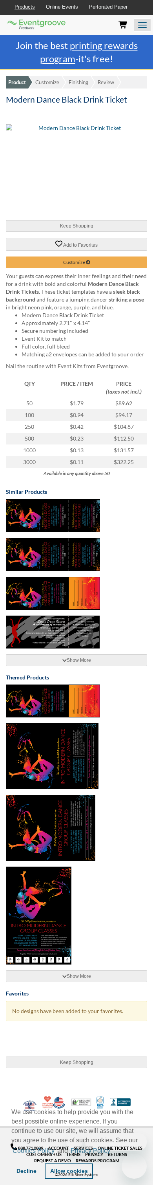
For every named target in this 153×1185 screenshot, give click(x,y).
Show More (79, 660)
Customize (47, 82)
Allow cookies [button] (69, 1171)
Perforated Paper (108, 7)
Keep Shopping (76, 226)
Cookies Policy (34, 1150)
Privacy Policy (90, 1150)
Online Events (62, 7)
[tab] (76, 660)
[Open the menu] (142, 25)
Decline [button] (26, 1171)
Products (25, 7)
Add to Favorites (80, 244)
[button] (114, 1152)
